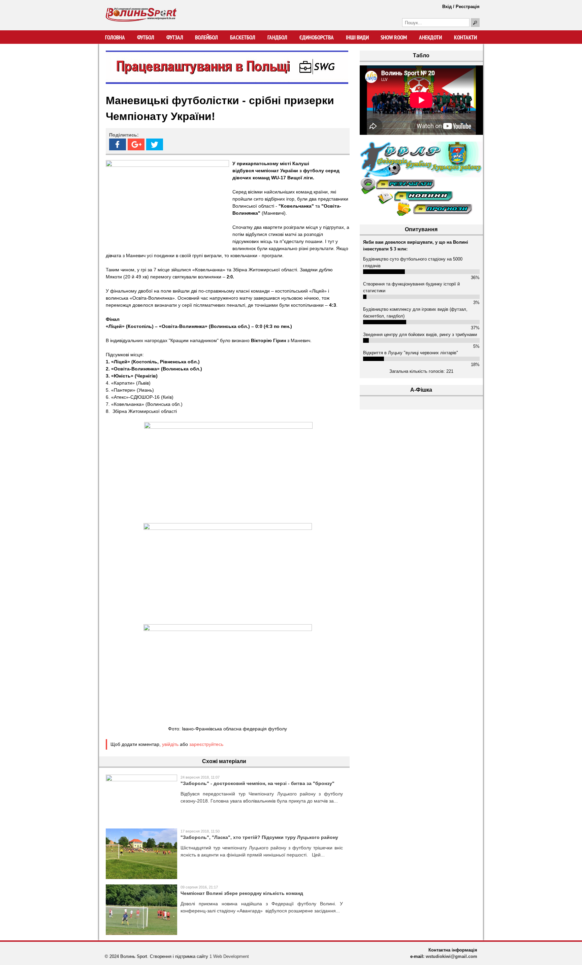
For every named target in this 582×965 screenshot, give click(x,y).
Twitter (154, 144)
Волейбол (206, 37)
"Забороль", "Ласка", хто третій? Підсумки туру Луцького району (259, 837)
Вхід (447, 6)
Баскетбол (242, 37)
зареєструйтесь (206, 744)
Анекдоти (430, 37)
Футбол (145, 37)
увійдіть (170, 744)
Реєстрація (468, 6)
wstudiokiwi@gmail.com (451, 956)
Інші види (357, 37)
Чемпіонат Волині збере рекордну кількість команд (242, 893)
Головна (115, 37)
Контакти (465, 37)
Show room (394, 37)
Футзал (174, 37)
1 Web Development (229, 956)
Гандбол (277, 37)
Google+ (136, 144)
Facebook (117, 144)
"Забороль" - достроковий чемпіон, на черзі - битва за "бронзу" (257, 783)
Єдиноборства (316, 37)
